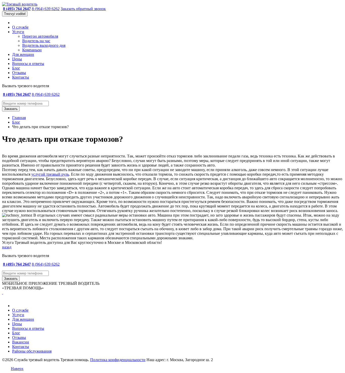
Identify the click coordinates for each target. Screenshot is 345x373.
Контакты (20, 77)
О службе (20, 27)
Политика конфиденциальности (117, 360)
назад (6, 247)
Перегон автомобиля (40, 36)
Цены (17, 59)
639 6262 (46, 9)
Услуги (18, 32)
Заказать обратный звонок (83, 9)
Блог (16, 68)
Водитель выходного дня (43, 45)
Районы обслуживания (32, 351)
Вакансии (20, 342)
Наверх (17, 368)
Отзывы (19, 73)
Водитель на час (36, 41)
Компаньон (32, 50)
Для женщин (23, 54)
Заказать (11, 109)
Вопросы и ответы (28, 63)
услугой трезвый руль (50, 174)
